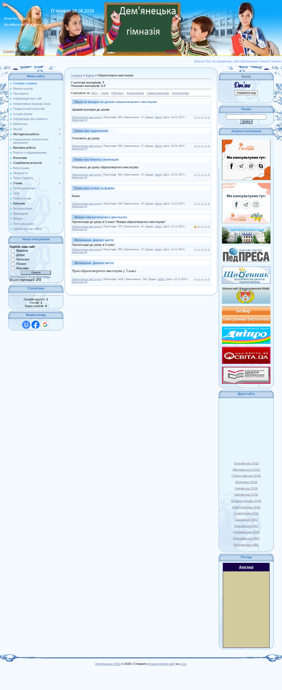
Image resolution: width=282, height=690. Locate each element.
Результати (17, 276)
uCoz (183, 663)
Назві (105, 93)
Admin (158, 117)
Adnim (158, 226)
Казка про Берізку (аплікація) (97, 159)
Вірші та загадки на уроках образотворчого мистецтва (116, 101)
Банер (246, 76)
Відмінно (22, 250)
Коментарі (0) (79, 120)
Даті (94, 93)
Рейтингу (117, 93)
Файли (89, 75)
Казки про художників (91, 130)
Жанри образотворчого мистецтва (101, 217)
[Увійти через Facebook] (35, 325)
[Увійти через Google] (45, 324)
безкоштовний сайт (161, 663)
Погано (21, 263)
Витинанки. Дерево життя (94, 240)
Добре (20, 255)
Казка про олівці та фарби (95, 188)
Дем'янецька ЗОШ (108, 663)
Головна (76, 75)
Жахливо (22, 268)
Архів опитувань (39, 276)
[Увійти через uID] (26, 325)
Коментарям (135, 93)
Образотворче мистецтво (86, 117)
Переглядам (180, 93)
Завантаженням (158, 93)
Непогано (22, 259)
